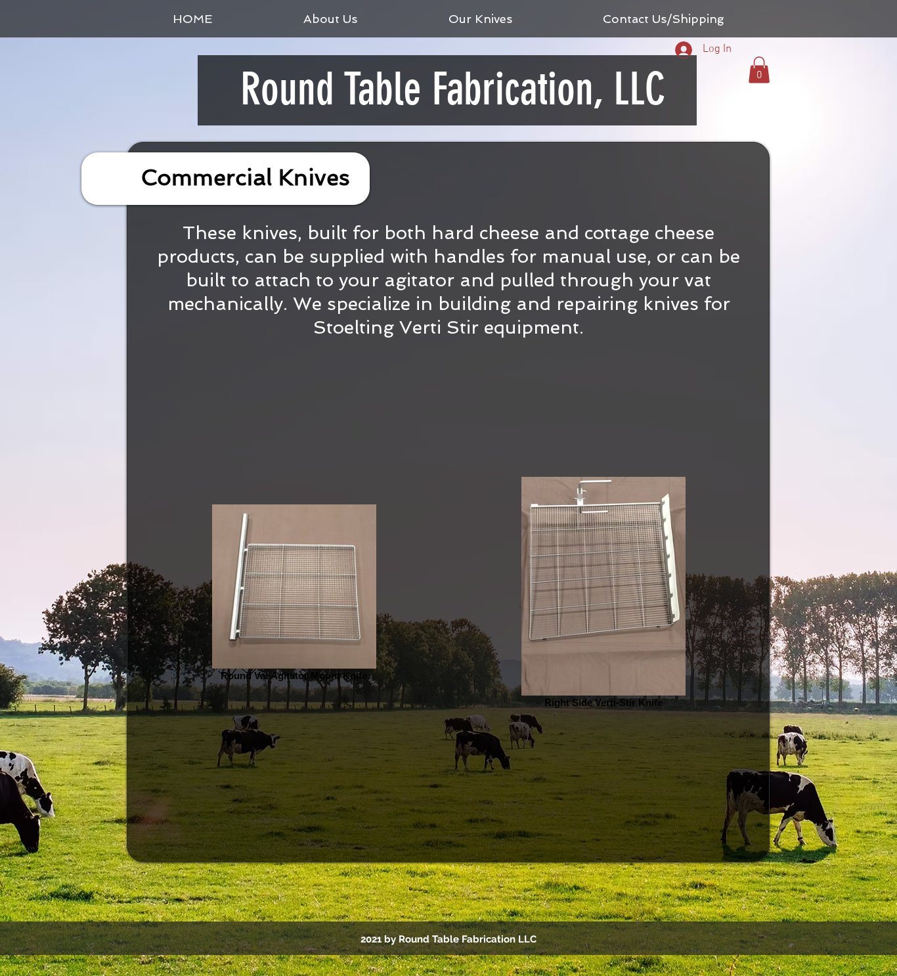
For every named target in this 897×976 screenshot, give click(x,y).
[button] (759, 69)
